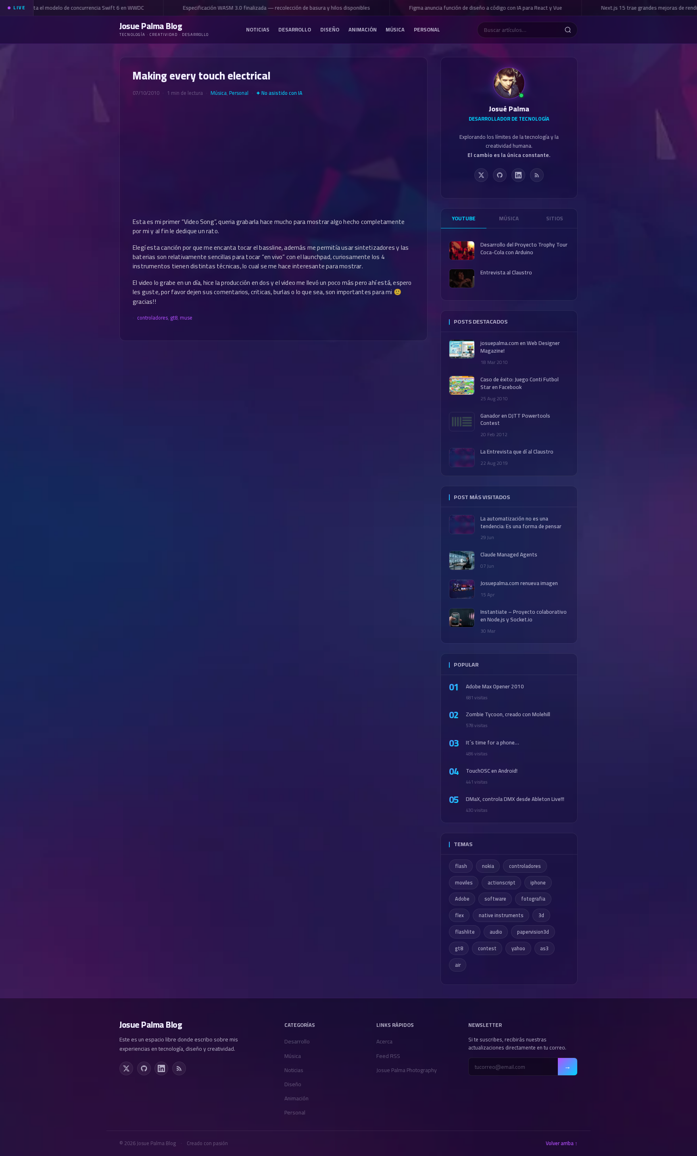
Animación (362, 29)
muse (186, 317)
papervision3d (533, 932)
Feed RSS (388, 1056)
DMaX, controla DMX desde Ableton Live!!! (515, 799)
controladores (152, 317)
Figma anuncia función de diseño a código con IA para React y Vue (477, 7)
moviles (464, 882)
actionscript (501, 882)
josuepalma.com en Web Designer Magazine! (520, 347)
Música (395, 29)
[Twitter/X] (481, 175)
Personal (427, 29)
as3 (544, 948)
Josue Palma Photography (406, 1070)
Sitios (554, 218)
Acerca (384, 1041)
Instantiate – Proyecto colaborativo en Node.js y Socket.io (523, 615)
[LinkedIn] (518, 175)
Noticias (257, 29)
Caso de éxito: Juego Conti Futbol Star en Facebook (519, 383)
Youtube (464, 218)
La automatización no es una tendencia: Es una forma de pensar (520, 522)
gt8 (173, 317)
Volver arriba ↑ (562, 1143)
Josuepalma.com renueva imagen (519, 583)
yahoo (518, 948)
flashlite (465, 932)
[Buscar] (567, 30)
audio (496, 932)
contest (487, 948)
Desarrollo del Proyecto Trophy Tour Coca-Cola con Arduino (524, 248)
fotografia (533, 898)
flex (459, 915)
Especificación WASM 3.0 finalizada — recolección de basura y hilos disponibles (268, 7)
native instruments (501, 915)
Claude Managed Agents (508, 554)
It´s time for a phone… (492, 742)
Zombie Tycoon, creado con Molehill (508, 714)
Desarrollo (294, 29)
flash (461, 866)
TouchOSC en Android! (492, 771)
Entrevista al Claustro (506, 272)
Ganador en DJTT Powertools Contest (515, 419)
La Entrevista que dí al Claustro (516, 452)
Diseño (329, 29)
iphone (538, 882)
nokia (488, 866)
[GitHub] (500, 175)
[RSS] (537, 175)
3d (541, 915)
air (458, 965)
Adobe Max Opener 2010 (495, 686)
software (495, 898)
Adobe (462, 898)
